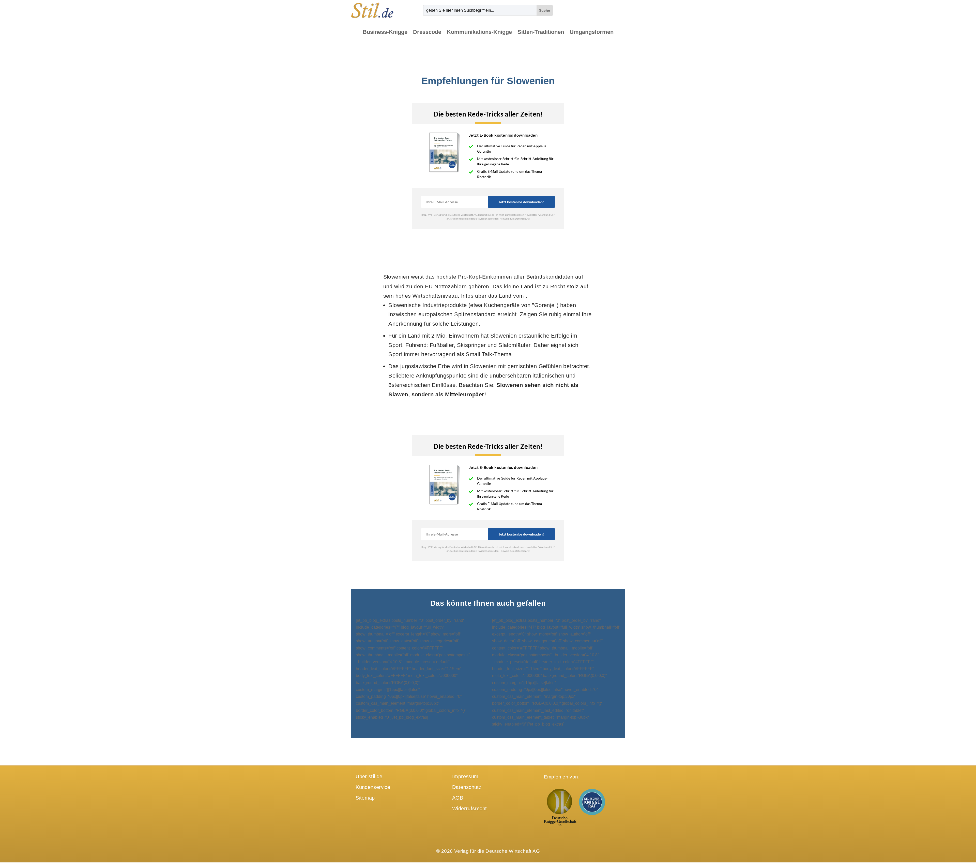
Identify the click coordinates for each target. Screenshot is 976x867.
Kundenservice (373, 787)
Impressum (465, 776)
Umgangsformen (592, 32)
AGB (457, 798)
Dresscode (427, 32)
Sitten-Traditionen (540, 32)
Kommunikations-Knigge (479, 32)
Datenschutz (466, 787)
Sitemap (365, 798)
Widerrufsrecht (469, 808)
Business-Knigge (385, 32)
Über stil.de (369, 776)
